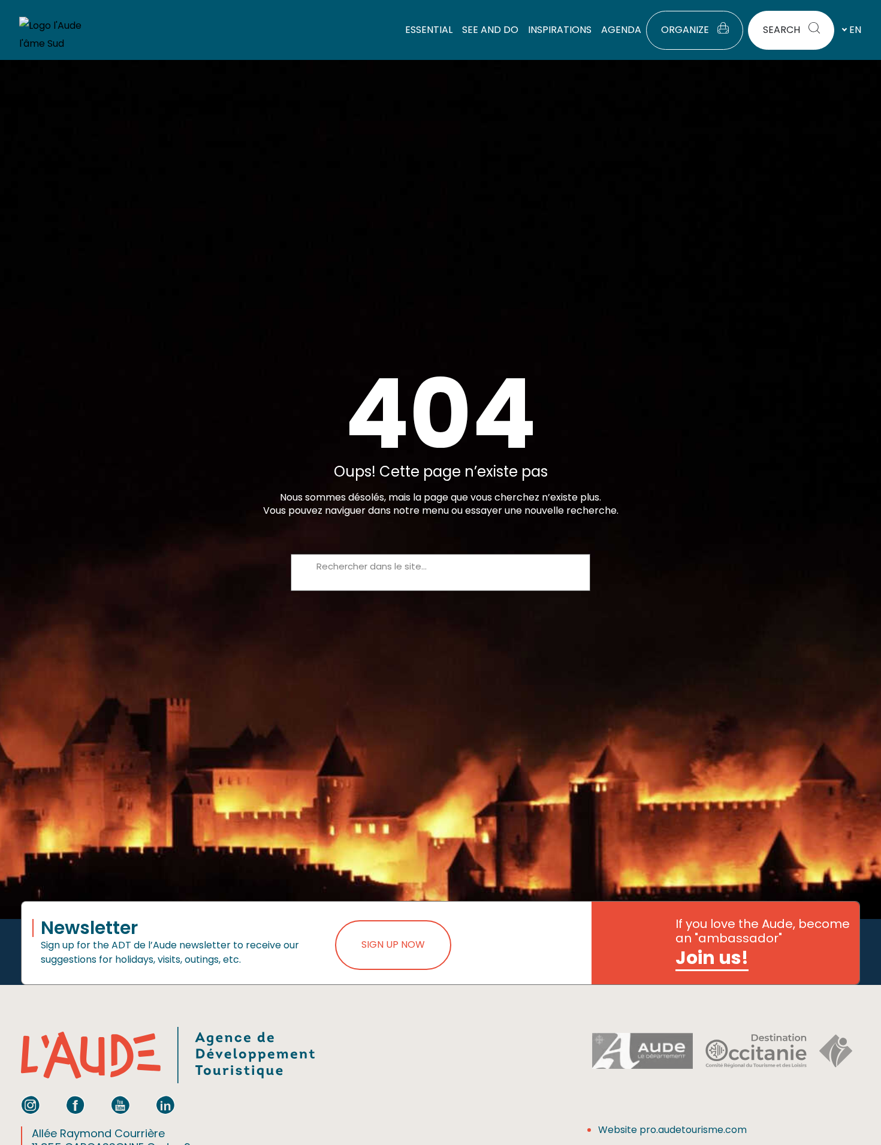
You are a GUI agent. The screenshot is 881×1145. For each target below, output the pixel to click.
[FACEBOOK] (75, 1104)
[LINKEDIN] (165, 1104)
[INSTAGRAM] (30, 1104)
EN (855, 30)
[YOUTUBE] (120, 1104)
